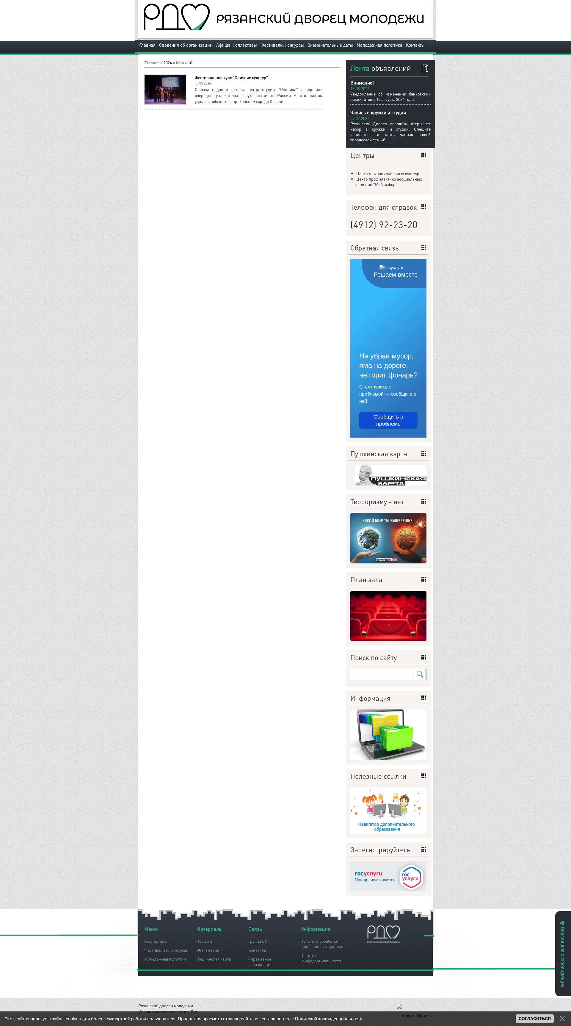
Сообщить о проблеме (388, 420)
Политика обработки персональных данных (321, 942)
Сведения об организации (186, 45)
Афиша (223, 45)
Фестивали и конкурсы (165, 950)
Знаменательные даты (330, 45)
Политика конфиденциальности (320, 957)
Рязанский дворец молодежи (165, 1005)
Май (180, 62)
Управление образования (260, 960)
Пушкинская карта (213, 958)
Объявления (207, 950)
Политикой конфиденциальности (329, 1018)
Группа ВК (257, 941)
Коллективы (245, 45)
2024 (168, 62)
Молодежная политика (379, 45)
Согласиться (535, 1018)
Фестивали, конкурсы (282, 45)
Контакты (415, 45)
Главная (147, 45)
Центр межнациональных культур (387, 173)
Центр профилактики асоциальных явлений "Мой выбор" (389, 181)
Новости (204, 941)
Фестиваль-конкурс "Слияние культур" (231, 77)
